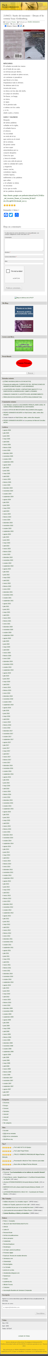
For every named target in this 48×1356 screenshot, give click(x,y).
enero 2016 (6, 797)
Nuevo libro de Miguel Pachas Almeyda (25, 1164)
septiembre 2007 (8, 1086)
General (5, 1108)
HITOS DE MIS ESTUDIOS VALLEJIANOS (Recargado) (26, 409)
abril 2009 (6, 1031)
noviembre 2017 (8, 733)
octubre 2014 (7, 840)
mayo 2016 (6, 785)
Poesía (14, 22)
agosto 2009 (7, 1020)
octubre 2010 (7, 979)
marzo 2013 (7, 895)
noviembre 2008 (8, 1046)
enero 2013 (6, 901)
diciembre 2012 (8, 904)
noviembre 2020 (8, 629)
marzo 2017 (7, 756)
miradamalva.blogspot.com (11, 1273)
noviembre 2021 (8, 595)
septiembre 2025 (8, 462)
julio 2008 (6, 1057)
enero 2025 (6, 485)
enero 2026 (6, 450)
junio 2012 (6, 921)
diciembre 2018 (8, 696)
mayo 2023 (6, 543)
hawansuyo (6, 1276)
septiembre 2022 (8, 566)
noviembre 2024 (8, 491)
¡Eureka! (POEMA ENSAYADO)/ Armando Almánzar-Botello (21, 1182)
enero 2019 (6, 693)
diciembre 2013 (8, 869)
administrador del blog (41, 1351)
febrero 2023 (7, 551)
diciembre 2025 (8, 453)
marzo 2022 (7, 583)
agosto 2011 (7, 950)
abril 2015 (6, 823)
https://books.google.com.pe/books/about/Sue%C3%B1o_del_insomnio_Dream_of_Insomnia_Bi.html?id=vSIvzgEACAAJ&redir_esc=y (23, 198)
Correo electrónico (11, 256)
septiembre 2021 (8, 600)
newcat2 (5, 1117)
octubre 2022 (7, 563)
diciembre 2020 (8, 626)
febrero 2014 (7, 863)
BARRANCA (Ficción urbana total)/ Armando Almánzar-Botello (21, 1187)
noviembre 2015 (8, 803)
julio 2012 (6, 918)
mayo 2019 (6, 681)
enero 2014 (6, 866)
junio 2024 (6, 505)
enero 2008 (6, 1074)
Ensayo (5, 1105)
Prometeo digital (8, 1252)
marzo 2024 (7, 514)
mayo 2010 (6, 993)
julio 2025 (6, 467)
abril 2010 (6, 996)
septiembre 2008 (8, 1051)
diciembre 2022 (8, 557)
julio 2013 (6, 884)
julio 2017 (6, 745)
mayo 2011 (6, 959)
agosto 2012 (7, 916)
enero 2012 (6, 936)
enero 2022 (6, 589)
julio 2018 (6, 710)
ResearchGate (7, 1232)
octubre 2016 (7, 771)
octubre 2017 (7, 736)
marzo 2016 (7, 791)
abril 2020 (6, 650)
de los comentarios (10, 1136)
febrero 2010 (7, 1002)
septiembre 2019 (8, 670)
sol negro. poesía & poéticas (11, 1250)
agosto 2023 (7, 534)
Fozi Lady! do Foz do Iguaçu (22, 1147)
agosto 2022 (7, 569)
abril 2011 (6, 962)
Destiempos (7, 1247)
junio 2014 (6, 852)
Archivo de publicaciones (10, 1235)
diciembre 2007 (8, 1077)
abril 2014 (6, 858)
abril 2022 (6, 580)
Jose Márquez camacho (10, 405)
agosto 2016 (7, 777)
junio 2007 (6, 1095)
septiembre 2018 (8, 704)
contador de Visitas (24, 1336)
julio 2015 (6, 814)
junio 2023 (6, 540)
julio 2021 (6, 606)
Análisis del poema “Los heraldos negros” (15, 1201)
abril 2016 (6, 788)
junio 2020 (6, 644)
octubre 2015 (7, 806)
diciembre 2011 (7, 939)
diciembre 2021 (8, 592)
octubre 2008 (7, 1048)
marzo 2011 (6, 965)
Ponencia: (24, 1172)
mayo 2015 (6, 820)
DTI (41, 1342)
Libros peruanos (8, 1238)
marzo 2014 (7, 861)
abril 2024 (6, 511)
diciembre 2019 (8, 661)
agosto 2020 (7, 638)
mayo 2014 (6, 855)
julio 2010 (6, 988)
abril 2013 (6, 892)
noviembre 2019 (8, 664)
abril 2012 (6, 927)
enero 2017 (6, 762)
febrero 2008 (7, 1072)
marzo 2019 (7, 687)
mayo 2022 (6, 577)
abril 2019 (6, 684)
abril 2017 (6, 754)
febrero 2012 (7, 933)
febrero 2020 (7, 655)
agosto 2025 (7, 465)
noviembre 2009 (8, 1011)
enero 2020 (6, 658)
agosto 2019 (7, 673)
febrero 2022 (7, 586)
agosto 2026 (7, 430)
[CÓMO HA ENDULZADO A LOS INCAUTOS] (17, 381)
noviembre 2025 (8, 456)
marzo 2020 (7, 652)
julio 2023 (6, 537)
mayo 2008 (6, 1063)
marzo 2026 (7, 444)
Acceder (5, 1130)
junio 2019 (6, 678)
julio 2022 (6, 571)
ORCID (5, 1226)
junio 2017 (6, 748)
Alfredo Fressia (8, 1284)
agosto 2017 (7, 742)
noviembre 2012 (8, 907)
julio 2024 (6, 502)
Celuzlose (6, 1287)
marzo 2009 (7, 1034)
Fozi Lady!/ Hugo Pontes (21, 1151)
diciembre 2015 (8, 800)
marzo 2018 (7, 722)
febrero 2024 (7, 517)
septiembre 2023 (8, 531)
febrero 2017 (7, 759)
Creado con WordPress (18, 1351)
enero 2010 (6, 1005)
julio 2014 (6, 849)
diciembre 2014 (8, 835)
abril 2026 (6, 441)
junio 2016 (6, 783)
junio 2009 (6, 1025)
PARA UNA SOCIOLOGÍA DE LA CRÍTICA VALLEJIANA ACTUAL (22, 397)
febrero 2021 (7, 621)
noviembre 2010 (8, 976)
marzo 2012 (7, 930)
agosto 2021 (7, 603)
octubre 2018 (7, 702)
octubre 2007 (7, 1083)
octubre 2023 (7, 528)
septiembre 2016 (8, 774)
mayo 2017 (6, 751)
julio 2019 (6, 676)
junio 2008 (6, 1060)
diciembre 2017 (8, 731)
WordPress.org (8, 1139)
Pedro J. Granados (9, 1221)
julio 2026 (6, 433)
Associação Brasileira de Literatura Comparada (17, 1290)
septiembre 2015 (8, 808)
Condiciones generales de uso (34, 1344)
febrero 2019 (7, 690)
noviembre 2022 (8, 560)
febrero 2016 (7, 794)
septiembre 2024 (8, 496)
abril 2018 (6, 719)
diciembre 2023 (8, 522)
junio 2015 (6, 817)
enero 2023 (6, 554)
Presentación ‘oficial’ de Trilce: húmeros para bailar (29, 1160)
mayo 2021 (6, 612)
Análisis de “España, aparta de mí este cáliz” (16, 1204)
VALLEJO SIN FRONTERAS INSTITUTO (15, 1224)
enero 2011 (6, 970)
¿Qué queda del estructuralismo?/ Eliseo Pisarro (17, 1210)
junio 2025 (6, 470)
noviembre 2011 (8, 941)
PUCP (23, 1344)
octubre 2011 (7, 944)
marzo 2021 (7, 618)
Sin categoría (7, 1123)
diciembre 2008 (8, 1043)
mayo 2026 (6, 438)
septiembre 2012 (8, 913)
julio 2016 (6, 780)
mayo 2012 (6, 924)
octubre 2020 (7, 632)
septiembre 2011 (8, 947)
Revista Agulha (7, 1264)
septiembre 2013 (8, 878)
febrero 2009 (7, 1037)
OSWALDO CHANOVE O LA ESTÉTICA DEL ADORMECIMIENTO (23, 394)
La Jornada (6, 1267)
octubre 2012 (7, 910)
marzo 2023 (7, 548)
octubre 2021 (7, 598)
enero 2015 (6, 832)
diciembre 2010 (8, 973)
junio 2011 (6, 956)
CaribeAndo (6, 1241)
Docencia (6, 1102)
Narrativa (6, 1111)
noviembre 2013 (8, 872)
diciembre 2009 (8, 1008)
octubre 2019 (7, 667)
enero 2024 (6, 519)
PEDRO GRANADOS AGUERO (13, 412)
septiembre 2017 (8, 739)
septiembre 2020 (8, 635)
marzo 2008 (7, 1069)
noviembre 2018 (8, 699)
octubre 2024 (7, 493)
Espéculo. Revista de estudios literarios (15, 1255)
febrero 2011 (7, 968)
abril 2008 (6, 1066)
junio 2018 (6, 713)
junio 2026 (6, 436)
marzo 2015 (7, 826)
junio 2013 (6, 887)
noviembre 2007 (8, 1080)
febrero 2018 (7, 725)
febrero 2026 (7, 447)
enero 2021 (6, 623)
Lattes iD (6, 1229)
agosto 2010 (7, 985)
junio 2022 (6, 574)
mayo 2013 (6, 889)
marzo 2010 (7, 999)
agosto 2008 (7, 1054)
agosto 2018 (7, 707)
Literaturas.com (8, 1258)
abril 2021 (6, 615)
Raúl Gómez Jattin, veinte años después (28, 417)
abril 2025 (6, 476)
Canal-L (5, 1278)
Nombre (7, 252)
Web (6, 261)
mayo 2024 (6, 508)
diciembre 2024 (8, 488)
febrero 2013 (7, 898)
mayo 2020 (6, 647)
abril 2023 (6, 546)
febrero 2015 (7, 829)
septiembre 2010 (8, 982)
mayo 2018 (6, 716)
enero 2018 (6, 728)
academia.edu (7, 1281)
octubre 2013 (7, 875)
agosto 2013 (7, 881)
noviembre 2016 (8, 768)
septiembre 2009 (8, 1017)
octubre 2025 (7, 459)
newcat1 (5, 1114)
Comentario (8, 237)
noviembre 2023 (8, 525)
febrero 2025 (7, 482)
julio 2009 (6, 1022)
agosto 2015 (7, 811)
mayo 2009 (6, 1028)
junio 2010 (6, 991)
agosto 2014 (7, 846)
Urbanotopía (7, 1261)
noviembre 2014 (8, 837)
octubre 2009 (7, 1014)
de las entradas (9, 1133)
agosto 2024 (7, 499)
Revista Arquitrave (8, 1244)
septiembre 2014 (8, 843)
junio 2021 (6, 609)
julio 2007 (6, 1092)
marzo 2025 (7, 479)
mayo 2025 (6, 473)
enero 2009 (6, 1040)
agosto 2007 (7, 1089)
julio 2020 (6, 641)
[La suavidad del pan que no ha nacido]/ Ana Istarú (18, 1207)
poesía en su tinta (8, 1270)
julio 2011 (6, 953)
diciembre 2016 (8, 765)
